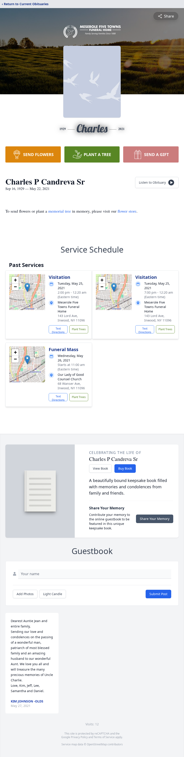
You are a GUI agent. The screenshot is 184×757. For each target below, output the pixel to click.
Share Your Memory (154, 519)
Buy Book (125, 468)
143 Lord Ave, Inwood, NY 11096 (71, 318)
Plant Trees (79, 329)
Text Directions (58, 330)
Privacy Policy (79, 737)
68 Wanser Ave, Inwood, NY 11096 (71, 385)
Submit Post (158, 594)
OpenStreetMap (97, 744)
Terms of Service (104, 737)
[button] (27, 287)
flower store (127, 211)
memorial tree (59, 211)
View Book (100, 468)
